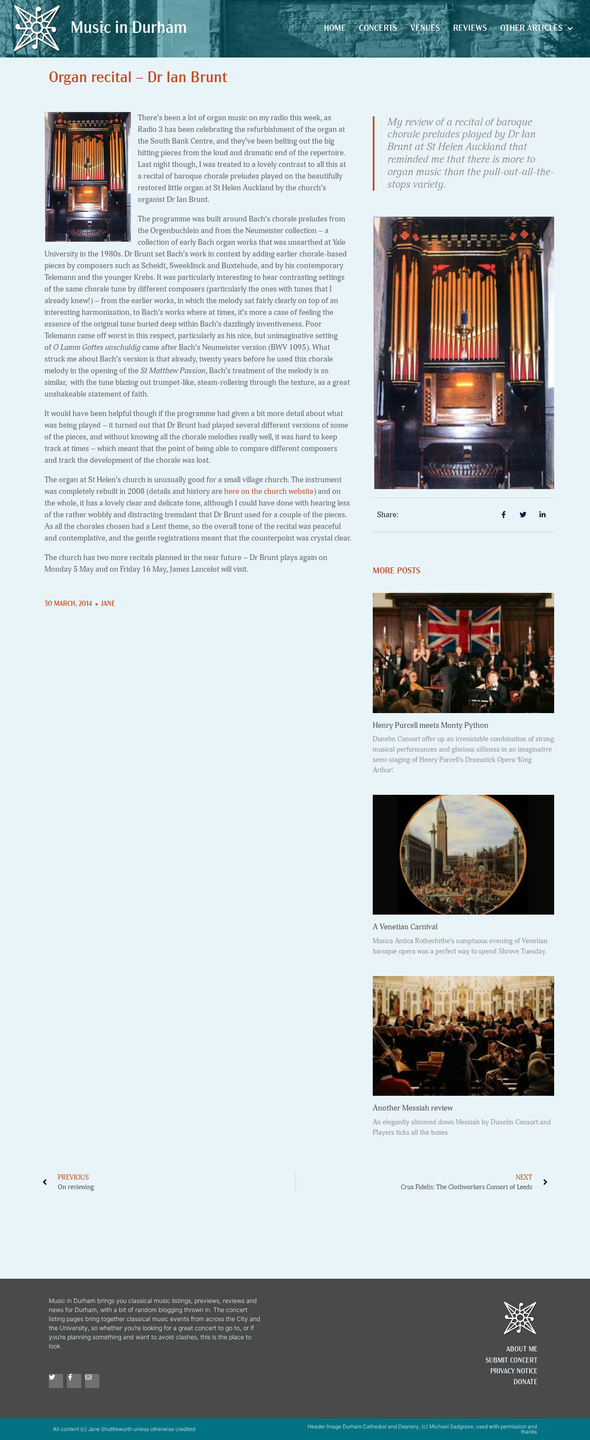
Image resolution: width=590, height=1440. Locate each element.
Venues (425, 28)
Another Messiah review (413, 1108)
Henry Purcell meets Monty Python (430, 725)
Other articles (531, 28)
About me (522, 1349)
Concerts (378, 28)
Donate (526, 1382)
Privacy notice (514, 1371)
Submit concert (511, 1360)
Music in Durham (128, 28)
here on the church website (269, 491)
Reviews (470, 28)
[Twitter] (56, 1381)
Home (335, 28)
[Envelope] (92, 1381)
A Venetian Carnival (405, 927)
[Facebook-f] (74, 1381)
